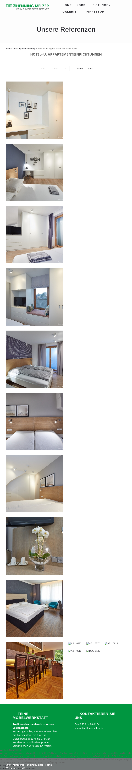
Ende (90, 68)
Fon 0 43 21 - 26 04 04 (87, 724)
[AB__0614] (111, 643)
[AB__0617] (93, 643)
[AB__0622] (74, 643)
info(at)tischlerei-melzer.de (89, 728)
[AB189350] (34, 200)
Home (67, 5)
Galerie (69, 11)
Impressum (95, 11)
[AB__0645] (34, 698)
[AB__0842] (34, 636)
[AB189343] (34, 262)
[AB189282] (34, 449)
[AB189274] (34, 511)
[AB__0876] (34, 574)
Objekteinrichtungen (27, 48)
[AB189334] (34, 325)
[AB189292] (34, 387)
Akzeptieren (6, 765)
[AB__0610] (74, 651)
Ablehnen (17, 765)
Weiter (80, 68)
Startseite (10, 48)
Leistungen (101, 5)
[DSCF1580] (93, 651)
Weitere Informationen (11, 768)
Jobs (81, 5)
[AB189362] (34, 138)
